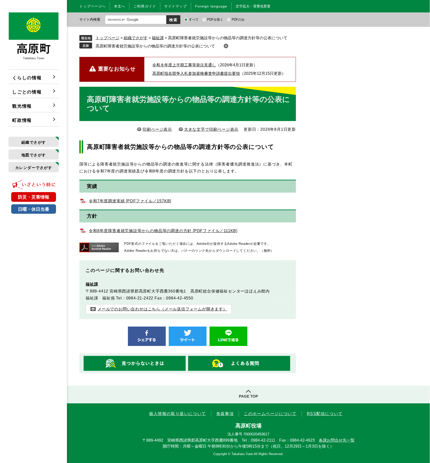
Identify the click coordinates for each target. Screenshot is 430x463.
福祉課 (158, 38)
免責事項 (225, 414)
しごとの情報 (27, 91)
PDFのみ (238, 19)
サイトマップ (175, 6)
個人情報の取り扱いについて (177, 414)
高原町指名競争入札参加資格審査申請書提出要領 (196, 73)
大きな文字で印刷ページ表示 (211, 129)
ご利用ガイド (144, 6)
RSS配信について (325, 414)
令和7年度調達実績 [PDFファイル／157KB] (130, 201)
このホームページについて (270, 414)
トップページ (107, 38)
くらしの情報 (27, 77)
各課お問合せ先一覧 (337, 440)
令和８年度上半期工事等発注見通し (184, 65)
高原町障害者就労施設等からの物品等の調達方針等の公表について (155, 46)
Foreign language (211, 6)
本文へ (119, 6)
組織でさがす (33, 142)
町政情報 (22, 120)
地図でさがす (33, 155)
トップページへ (92, 6)
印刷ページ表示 (157, 129)
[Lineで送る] (228, 336)
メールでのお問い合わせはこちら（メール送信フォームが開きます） (162, 309)
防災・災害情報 (33, 197)
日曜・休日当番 (33, 209)
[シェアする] (147, 336)
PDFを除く (215, 19)
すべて (194, 19)
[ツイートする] (188, 336)
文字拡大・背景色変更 (253, 6)
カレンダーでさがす (33, 168)
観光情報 (22, 106)
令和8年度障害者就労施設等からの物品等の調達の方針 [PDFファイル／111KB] (163, 231)
